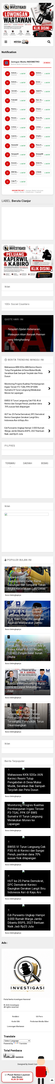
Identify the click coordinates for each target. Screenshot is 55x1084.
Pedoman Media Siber (39, 1021)
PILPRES (10, 445)
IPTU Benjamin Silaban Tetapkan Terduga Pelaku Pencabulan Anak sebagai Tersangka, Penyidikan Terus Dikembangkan (25, 717)
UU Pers (39, 1017)
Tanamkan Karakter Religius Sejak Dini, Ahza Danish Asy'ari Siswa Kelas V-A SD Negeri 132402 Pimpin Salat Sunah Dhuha (26, 649)
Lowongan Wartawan (15, 1026)
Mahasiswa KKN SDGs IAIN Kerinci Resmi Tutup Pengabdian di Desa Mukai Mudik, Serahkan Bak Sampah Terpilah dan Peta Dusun (26, 782)
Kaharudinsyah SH (38, 348)
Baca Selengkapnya (13, 595)
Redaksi (15, 1017)
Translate (23, 1044)
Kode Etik (16, 1021)
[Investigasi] (21, 43)
